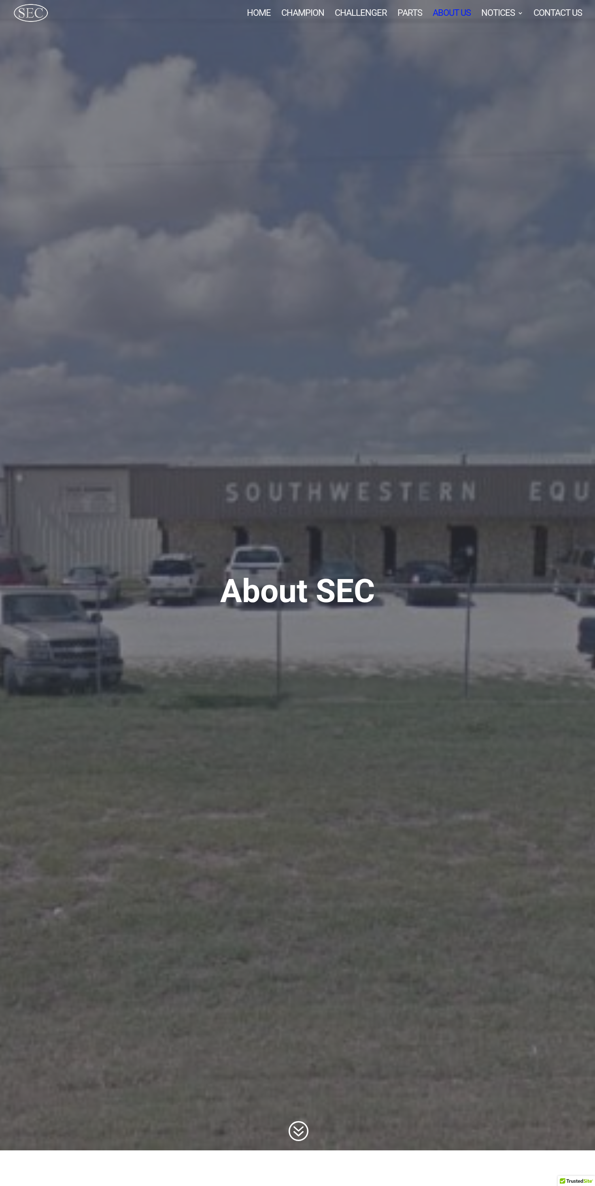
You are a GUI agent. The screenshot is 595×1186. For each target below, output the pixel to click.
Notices (498, 14)
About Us (452, 14)
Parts (409, 14)
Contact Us (557, 14)
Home (259, 14)
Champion (302, 14)
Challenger (361, 14)
